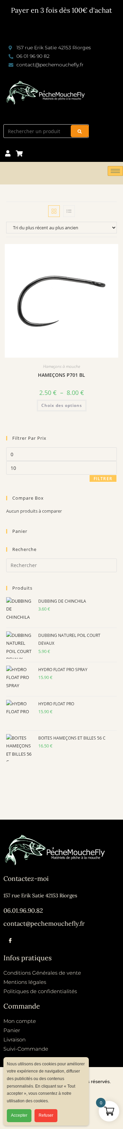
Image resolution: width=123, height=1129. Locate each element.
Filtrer (103, 479)
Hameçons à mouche (61, 366)
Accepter (19, 1115)
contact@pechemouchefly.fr (44, 923)
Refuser (46, 1115)
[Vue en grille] (54, 211)
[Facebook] (10, 940)
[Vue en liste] (69, 211)
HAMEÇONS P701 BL (61, 375)
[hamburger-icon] (115, 171)
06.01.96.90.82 (23, 910)
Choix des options (61, 405)
